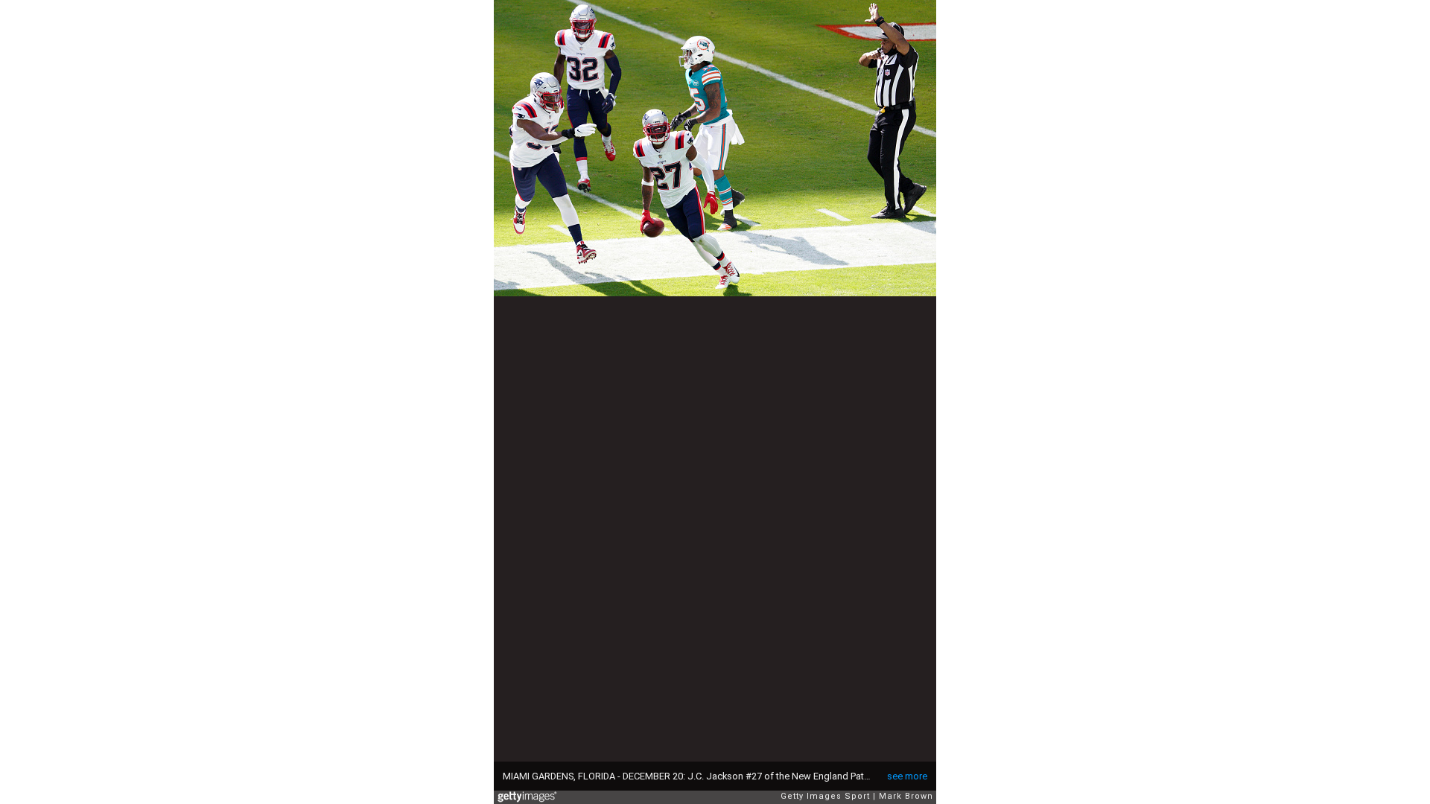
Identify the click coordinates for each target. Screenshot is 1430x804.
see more (907, 776)
